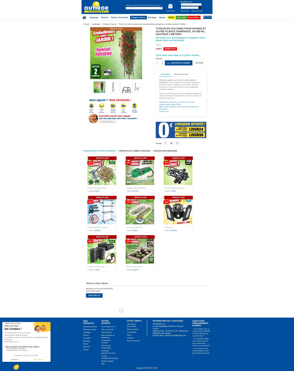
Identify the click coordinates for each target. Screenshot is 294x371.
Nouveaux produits (90, 326)
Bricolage (86, 341)
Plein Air (86, 335)
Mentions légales (107, 361)
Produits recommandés (165, 151)
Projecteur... (169, 227)
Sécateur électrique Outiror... (137, 188)
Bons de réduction (133, 341)
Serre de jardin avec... (135, 267)
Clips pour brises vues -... (98, 267)
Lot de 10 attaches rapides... (175, 188)
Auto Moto (87, 338)
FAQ (103, 364)
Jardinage (86, 332)
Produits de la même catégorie (134, 151)
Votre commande (107, 329)
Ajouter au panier (178, 63)
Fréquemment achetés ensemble (99, 151)
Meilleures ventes (89, 329)
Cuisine (86, 349)
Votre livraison (106, 332)
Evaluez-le (94, 295)
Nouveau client (185, 11)
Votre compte (134, 321)
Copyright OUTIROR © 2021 (147, 368)
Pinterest (177, 143)
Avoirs (129, 335)
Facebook (121, 310)
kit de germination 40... (135, 227)
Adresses (130, 338)
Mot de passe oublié (197, 11)
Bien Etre (86, 347)
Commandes (131, 332)
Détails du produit (181, 74)
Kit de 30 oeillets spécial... (98, 188)
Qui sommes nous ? (108, 326)
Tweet (171, 143)
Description (165, 74)
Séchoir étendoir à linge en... (99, 227)
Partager (165, 143)
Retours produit (132, 329)
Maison (86, 344)
